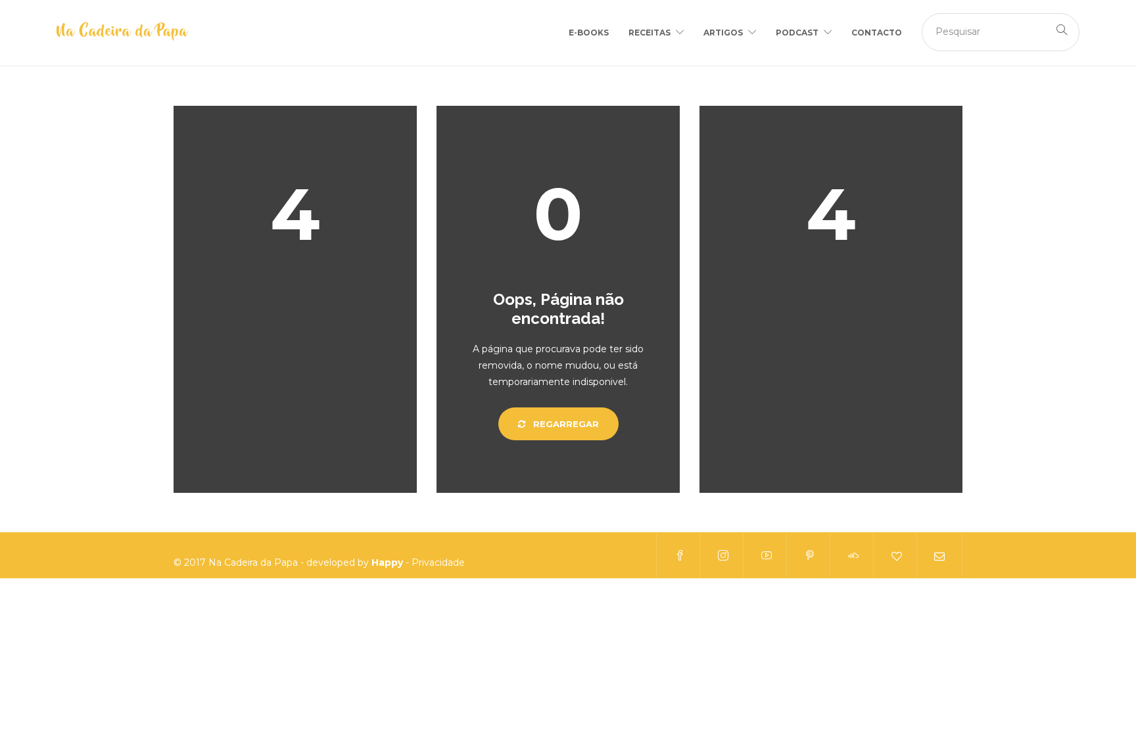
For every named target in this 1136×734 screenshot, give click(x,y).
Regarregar (565, 424)
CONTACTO (876, 32)
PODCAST (797, 32)
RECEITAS (649, 32)
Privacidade (438, 562)
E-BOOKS (589, 32)
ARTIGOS (723, 32)
